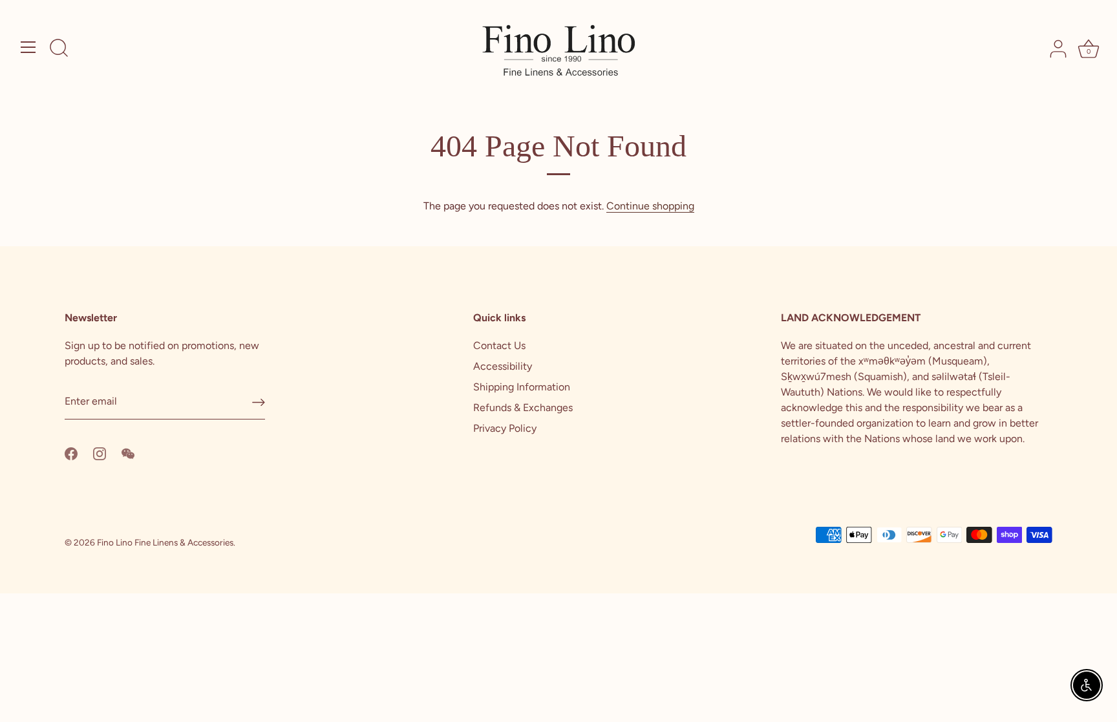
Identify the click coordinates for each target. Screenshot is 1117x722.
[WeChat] (128, 453)
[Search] (59, 49)
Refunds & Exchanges (523, 407)
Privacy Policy (505, 428)
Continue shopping (650, 206)
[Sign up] (258, 402)
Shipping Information (521, 387)
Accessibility (502, 366)
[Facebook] (71, 453)
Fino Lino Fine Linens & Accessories (165, 542)
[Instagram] (99, 453)
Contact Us (499, 345)
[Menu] (28, 47)
